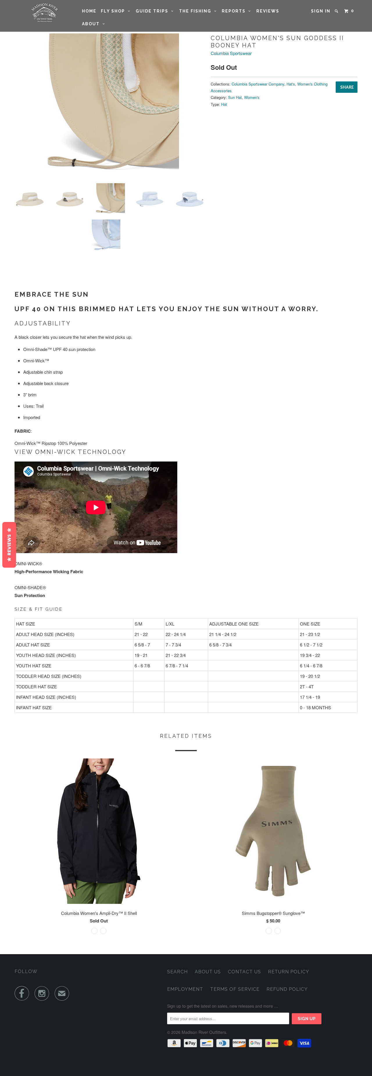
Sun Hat (235, 97)
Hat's (291, 84)
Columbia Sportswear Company (258, 84)
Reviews (267, 11)
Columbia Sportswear (231, 53)
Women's (252, 97)
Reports (235, 11)
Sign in (320, 11)
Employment (185, 989)
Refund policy (287, 989)
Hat (224, 104)
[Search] (337, 11)
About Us (208, 972)
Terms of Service (235, 989)
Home (89, 11)
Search (177, 972)
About (92, 24)
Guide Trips (153, 11)
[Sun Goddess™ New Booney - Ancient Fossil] (110, 106)
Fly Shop (114, 11)
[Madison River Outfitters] (44, 12)
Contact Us (244, 972)
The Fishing (196, 11)
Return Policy (288, 972)
